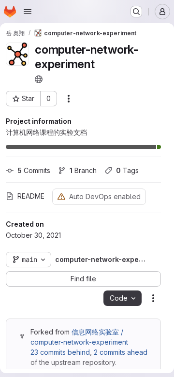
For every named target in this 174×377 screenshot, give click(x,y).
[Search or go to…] (136, 11)
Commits (33, 170)
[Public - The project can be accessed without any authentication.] (39, 79)
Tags (127, 170)
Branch (83, 170)
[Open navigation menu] (27, 11)
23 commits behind (60, 352)
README (30, 196)
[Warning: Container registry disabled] (61, 196)
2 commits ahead (120, 352)
